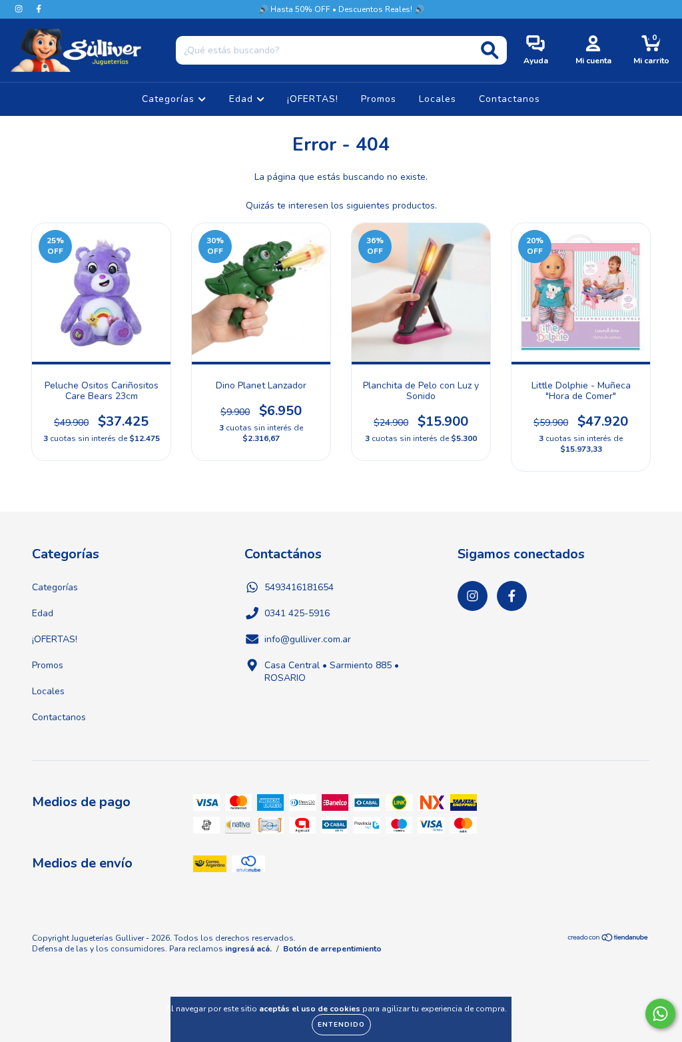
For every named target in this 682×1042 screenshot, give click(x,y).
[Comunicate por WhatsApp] (660, 1014)
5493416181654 (299, 587)
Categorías (170, 99)
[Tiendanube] (608, 938)
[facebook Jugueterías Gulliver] (38, 9)
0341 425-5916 (297, 613)
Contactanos (509, 99)
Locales (437, 99)
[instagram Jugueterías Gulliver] (20, 9)
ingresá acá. (248, 948)
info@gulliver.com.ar (307, 639)
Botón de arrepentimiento (332, 948)
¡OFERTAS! (312, 99)
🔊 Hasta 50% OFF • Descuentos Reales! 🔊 (341, 9)
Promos (378, 99)
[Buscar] (490, 50)
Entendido (341, 1024)
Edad (242, 99)
